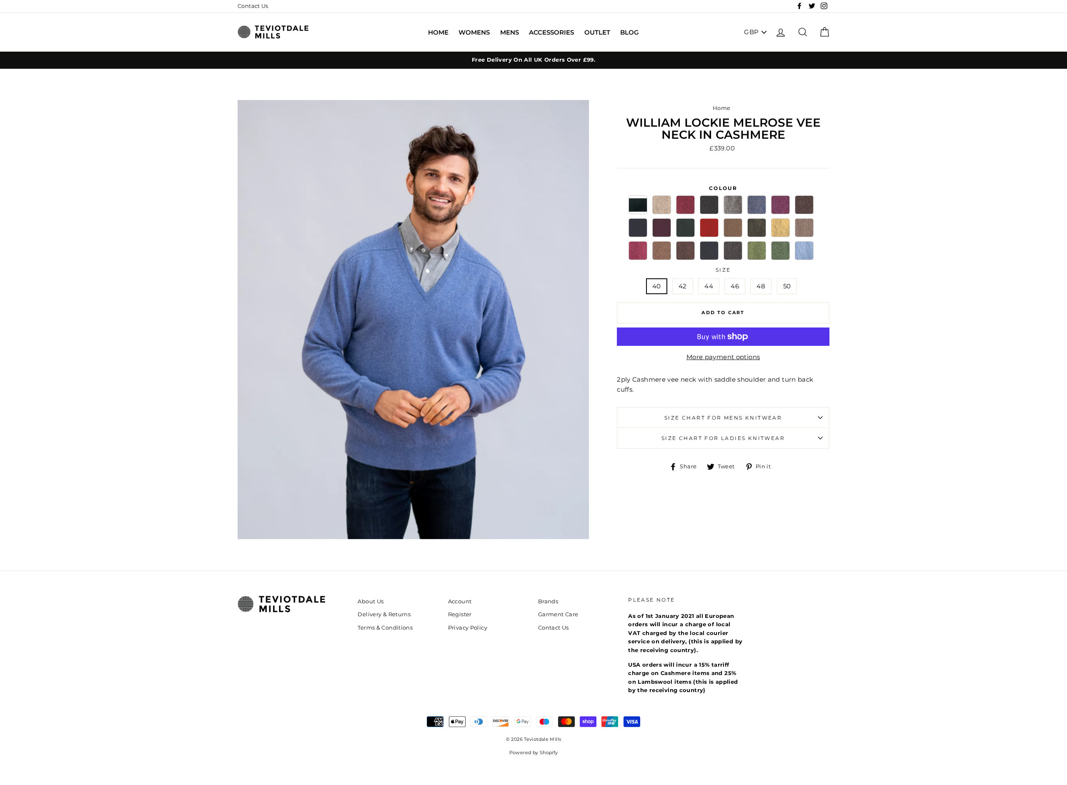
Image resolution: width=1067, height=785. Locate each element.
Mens (509, 32)
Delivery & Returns (384, 614)
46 (735, 286)
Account (460, 601)
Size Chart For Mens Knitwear (723, 418)
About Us (370, 601)
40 (656, 286)
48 (760, 286)
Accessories (551, 32)
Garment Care (558, 614)
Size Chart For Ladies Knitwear (723, 438)
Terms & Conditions (385, 628)
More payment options (723, 357)
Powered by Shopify (533, 752)
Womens (474, 32)
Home (438, 32)
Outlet (597, 32)
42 (683, 286)
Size (723, 270)
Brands (548, 601)
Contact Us (253, 6)
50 (787, 286)
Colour (723, 188)
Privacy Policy (467, 628)
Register (460, 614)
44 (708, 286)
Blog (629, 32)
